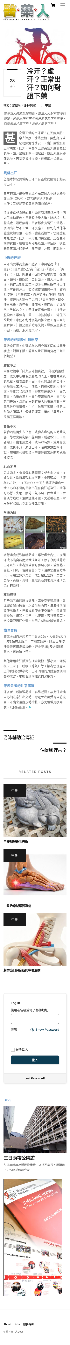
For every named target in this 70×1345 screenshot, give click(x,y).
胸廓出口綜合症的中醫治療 (22, 970)
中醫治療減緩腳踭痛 (17, 906)
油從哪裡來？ (53, 750)
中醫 (48, 105)
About (7, 1324)
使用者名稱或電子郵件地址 (29, 1010)
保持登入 (21, 1049)
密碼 (14, 1029)
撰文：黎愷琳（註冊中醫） (21, 105)
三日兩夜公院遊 (19, 1158)
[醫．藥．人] (27, 18)
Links (17, 1324)
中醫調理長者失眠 (16, 841)
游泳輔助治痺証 (19, 737)
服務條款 (28, 1324)
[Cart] (53, 5)
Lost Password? (35, 1078)
